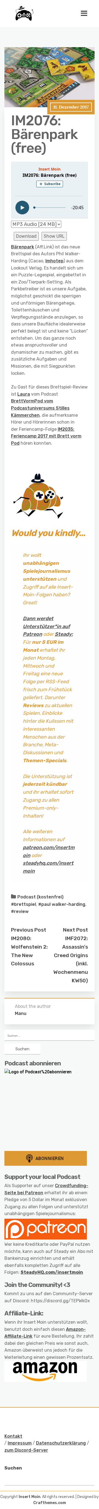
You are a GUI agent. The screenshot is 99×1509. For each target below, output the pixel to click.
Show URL (54, 236)
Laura (23, 394)
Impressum (20, 1443)
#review (20, 911)
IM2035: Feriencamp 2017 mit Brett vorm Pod (46, 436)
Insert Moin (29, 1496)
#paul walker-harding (61, 904)
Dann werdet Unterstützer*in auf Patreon (46, 626)
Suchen (13, 1468)
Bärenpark (22, 246)
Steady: (64, 634)
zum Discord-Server (26, 1450)
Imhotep (54, 260)
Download (26, 236)
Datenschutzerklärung (61, 1443)
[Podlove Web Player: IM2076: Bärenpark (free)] (49, 190)
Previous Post (28, 930)
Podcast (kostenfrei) (40, 897)
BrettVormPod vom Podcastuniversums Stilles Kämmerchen (40, 408)
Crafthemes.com (49, 1503)
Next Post (75, 930)
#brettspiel (23, 904)
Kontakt (13, 1436)
